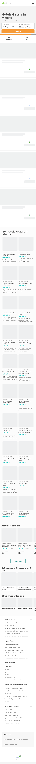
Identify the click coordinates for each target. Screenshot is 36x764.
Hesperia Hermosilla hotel (8, 484)
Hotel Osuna (6, 431)
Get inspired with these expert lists (15, 684)
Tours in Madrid (9, 625)
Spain (6, 672)
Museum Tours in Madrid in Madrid (15, 628)
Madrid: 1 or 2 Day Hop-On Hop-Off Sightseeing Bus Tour (25, 546)
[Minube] (6, 3)
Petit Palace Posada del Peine (8, 255)
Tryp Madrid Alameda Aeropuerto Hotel (25, 431)
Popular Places (9, 641)
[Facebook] (14, 751)
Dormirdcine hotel (24, 254)
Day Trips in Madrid (10, 623)
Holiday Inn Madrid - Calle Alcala (8, 284)
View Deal (29, 72)
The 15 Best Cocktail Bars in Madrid (15, 696)
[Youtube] (22, 751)
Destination (6, 24)
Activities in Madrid (11, 526)
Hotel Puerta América (12, 644)
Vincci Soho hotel (8, 372)
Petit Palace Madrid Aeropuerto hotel (24, 372)
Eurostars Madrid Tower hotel (13, 650)
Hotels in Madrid (8, 609)
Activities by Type (10, 619)
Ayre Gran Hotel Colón (25, 283)
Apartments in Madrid (11, 715)
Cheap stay (8, 666)
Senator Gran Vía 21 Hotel (8, 459)
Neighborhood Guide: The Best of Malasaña (24, 588)
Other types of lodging (11, 706)
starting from (5, 551)
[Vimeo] (20, 751)
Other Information (10, 663)
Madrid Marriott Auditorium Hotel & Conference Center (24, 343)
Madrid (6, 669)
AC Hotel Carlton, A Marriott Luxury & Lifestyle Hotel (8, 514)
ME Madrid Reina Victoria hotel (23, 514)
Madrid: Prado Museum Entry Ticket (9, 546)
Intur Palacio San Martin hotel (7, 402)
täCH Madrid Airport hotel (24, 459)
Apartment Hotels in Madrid (13, 718)
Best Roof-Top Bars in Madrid (8, 588)
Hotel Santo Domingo (9, 313)
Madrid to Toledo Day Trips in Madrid (16, 631)
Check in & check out (24, 24)
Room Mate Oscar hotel (12, 647)
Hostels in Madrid (25, 609)
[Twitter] (17, 751)
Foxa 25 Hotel (22, 483)
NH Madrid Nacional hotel (8, 343)
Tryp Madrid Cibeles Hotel (24, 313)
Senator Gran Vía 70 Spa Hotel (24, 402)
